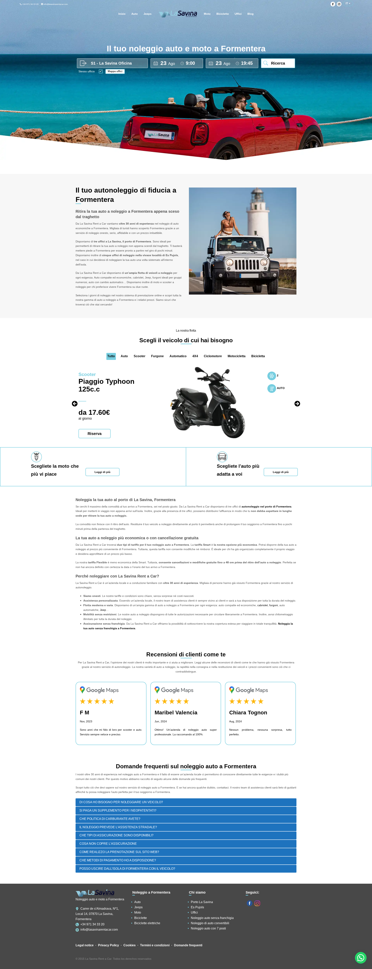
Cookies (129, 945)
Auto (137, 902)
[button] (361, 958)
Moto (137, 912)
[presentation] (74, 403)
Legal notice (85, 945)
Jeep (103, 610)
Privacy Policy (108, 945)
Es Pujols (197, 907)
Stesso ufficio (86, 71)
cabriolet (262, 605)
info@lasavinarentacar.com (55, 4)
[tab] (186, 802)
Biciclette (140, 918)
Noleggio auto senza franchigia (212, 918)
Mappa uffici (115, 71)
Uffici (194, 912)
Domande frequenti (188, 945)
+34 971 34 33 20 (30, 4)
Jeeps (138, 907)
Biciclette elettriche (147, 923)
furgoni (273, 605)
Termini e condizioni (155, 945)
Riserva (95, 433)
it (347, 3)
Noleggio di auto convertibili (210, 923)
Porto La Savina (202, 902)
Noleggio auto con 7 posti (208, 928)
